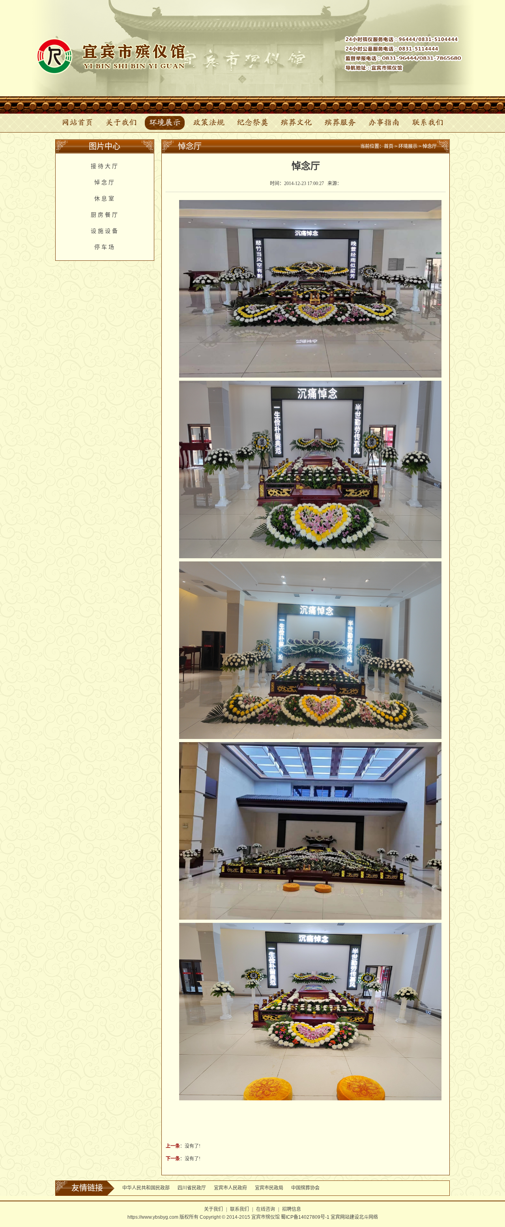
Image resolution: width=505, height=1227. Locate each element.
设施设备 (105, 231)
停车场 (105, 247)
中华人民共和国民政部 (146, 1188)
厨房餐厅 (105, 215)
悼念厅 (105, 182)
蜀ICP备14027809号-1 (304, 1217)
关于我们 (121, 122)
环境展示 (165, 122)
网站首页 (77, 122)
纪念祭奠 (252, 122)
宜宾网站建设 (345, 1217)
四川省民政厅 (192, 1188)
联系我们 (427, 122)
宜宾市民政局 (269, 1188)
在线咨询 (265, 1209)
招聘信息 (291, 1209)
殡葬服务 (340, 122)
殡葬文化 (296, 122)
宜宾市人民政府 (230, 1188)
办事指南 (384, 122)
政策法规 (208, 122)
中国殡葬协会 (305, 1188)
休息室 (105, 199)
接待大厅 (105, 166)
